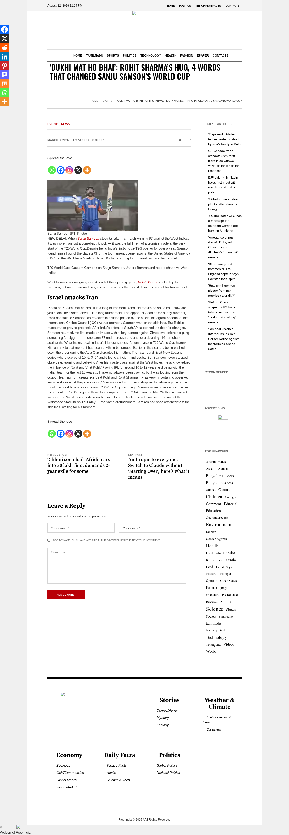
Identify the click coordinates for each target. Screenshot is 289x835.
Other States (228, 580)
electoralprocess (217, 517)
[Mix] (4, 83)
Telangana (213, 644)
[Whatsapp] (52, 167)
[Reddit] (4, 47)
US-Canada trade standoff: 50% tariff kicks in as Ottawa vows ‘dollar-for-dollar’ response (224, 160)
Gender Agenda (216, 539)
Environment (218, 524)
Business (226, 482)
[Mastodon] (4, 74)
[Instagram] (69, 167)
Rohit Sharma (148, 282)
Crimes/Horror (167, 710)
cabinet (211, 489)
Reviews (212, 602)
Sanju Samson (88, 238)
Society (211, 616)
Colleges (231, 497)
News (65, 124)
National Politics (168, 773)
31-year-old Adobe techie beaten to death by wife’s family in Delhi (224, 139)
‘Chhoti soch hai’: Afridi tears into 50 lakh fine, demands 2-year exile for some (78, 465)
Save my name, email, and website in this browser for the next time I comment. (106, 540)
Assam (210, 468)
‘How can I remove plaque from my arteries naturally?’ (221, 290)
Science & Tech (118, 780)
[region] (58, 798)
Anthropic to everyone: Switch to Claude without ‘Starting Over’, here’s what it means (158, 468)
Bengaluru (214, 475)
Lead (209, 566)
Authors (223, 468)
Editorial (231, 503)
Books (230, 476)
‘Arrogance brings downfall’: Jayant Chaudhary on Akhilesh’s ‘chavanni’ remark (222, 247)
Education (213, 510)
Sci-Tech (227, 601)
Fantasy (163, 725)
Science (215, 608)
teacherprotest (215, 630)
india (230, 552)
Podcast (211, 587)
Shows (231, 609)
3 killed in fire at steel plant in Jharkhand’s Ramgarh (223, 204)
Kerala (230, 559)
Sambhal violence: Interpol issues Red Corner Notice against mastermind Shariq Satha (223, 339)
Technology (216, 637)
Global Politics (167, 765)
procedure (212, 594)
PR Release (230, 594)
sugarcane (226, 616)
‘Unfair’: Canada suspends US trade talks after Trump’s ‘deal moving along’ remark (221, 312)
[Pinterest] (4, 65)
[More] (87, 167)
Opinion (211, 580)
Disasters (214, 729)
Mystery (163, 718)
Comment (213, 503)
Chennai (224, 489)
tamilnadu (213, 623)
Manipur (225, 573)
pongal (224, 587)
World (211, 651)
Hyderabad (215, 552)
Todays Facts (117, 765)
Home (94, 100)
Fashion (211, 532)
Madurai (211, 573)
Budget (212, 482)
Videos (228, 644)
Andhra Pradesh (216, 461)
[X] (78, 167)
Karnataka (214, 559)
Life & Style (224, 566)
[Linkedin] (4, 56)
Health (212, 545)
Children (214, 496)
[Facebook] (61, 167)
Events (107, 100)
